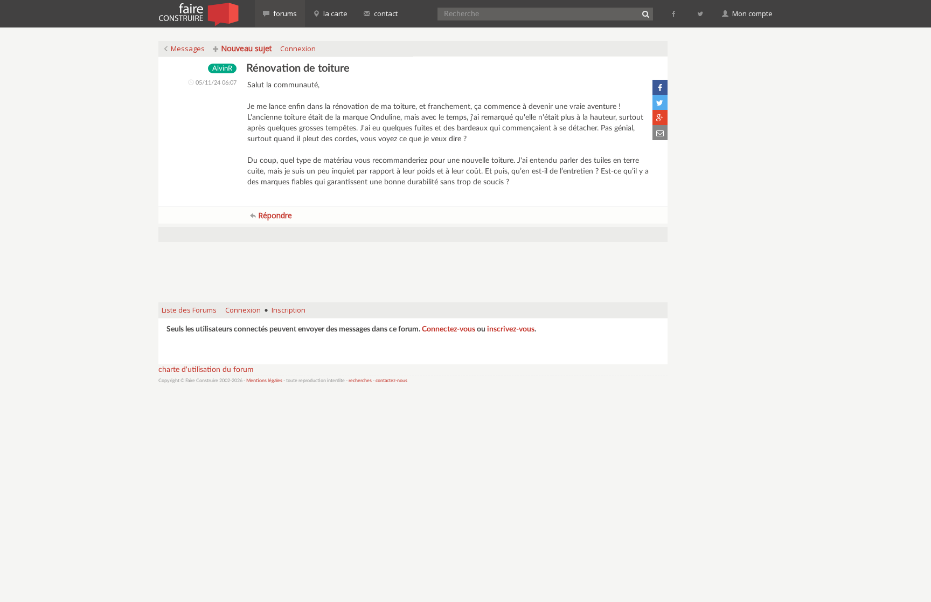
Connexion (298, 48)
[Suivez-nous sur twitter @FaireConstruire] (700, 13)
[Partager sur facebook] (660, 87)
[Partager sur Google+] (660, 117)
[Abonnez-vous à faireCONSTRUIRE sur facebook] (674, 13)
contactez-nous (391, 380)
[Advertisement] (413, 267)
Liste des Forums (189, 310)
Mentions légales (264, 380)
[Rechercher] (645, 14)
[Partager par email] (660, 132)
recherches (360, 380)
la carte (335, 13)
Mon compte (752, 13)
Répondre (274, 215)
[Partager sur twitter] (660, 102)
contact (385, 13)
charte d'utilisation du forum (206, 369)
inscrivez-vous (510, 329)
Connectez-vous (448, 329)
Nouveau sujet (245, 48)
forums (284, 13)
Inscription (288, 310)
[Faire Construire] (198, 13)
